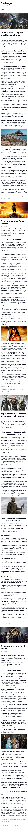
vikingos (19, 621)
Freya (9, 198)
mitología (19, 196)
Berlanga (6, 3)
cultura (18, 389)
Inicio (2, 9)
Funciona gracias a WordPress (12, 826)
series (18, 819)
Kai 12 (2, 826)
